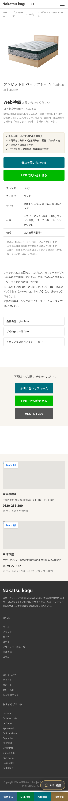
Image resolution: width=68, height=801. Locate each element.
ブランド (7, 631)
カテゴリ (7, 637)
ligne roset (8, 728)
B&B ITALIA (8, 758)
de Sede (7, 723)
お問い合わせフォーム (34, 388)
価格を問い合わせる (34, 162)
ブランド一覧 (18, 14)
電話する (8, 796)
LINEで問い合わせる (34, 175)
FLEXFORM (8, 762)
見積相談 (42, 796)
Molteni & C (8, 752)
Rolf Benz (8, 767)
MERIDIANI (8, 748)
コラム (6, 656)
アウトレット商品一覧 (14, 646)
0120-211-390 (34, 413)
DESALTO (7, 743)
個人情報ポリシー (12, 695)
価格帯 (6, 641)
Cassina (7, 713)
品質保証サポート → (17, 321)
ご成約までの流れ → (17, 331)
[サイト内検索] (33, 4)
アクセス (7, 680)
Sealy (31, 14)
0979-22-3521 (13, 566)
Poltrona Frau (10, 733)
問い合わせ (8, 690)
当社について (9, 675)
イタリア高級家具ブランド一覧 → (24, 341)
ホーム (5, 14)
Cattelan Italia (10, 718)
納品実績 (7, 651)
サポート (7, 685)
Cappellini (8, 738)
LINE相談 (25, 796)
